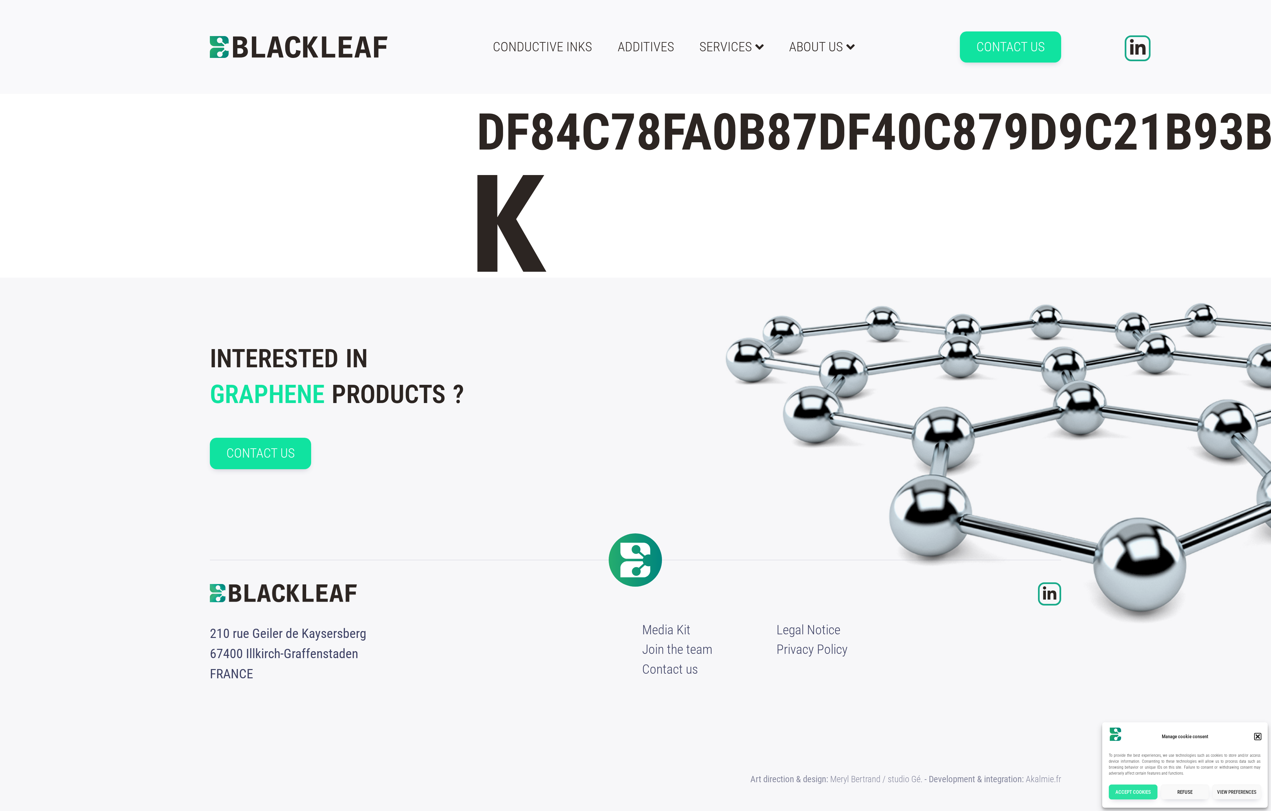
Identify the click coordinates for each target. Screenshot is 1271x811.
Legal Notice (808, 630)
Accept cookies (1133, 792)
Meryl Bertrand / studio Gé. (876, 779)
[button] (1257, 736)
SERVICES (725, 47)
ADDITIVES (646, 47)
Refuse (1185, 792)
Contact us (670, 669)
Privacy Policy (812, 649)
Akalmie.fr (1043, 779)
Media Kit (666, 630)
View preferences (1236, 792)
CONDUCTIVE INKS (542, 47)
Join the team (677, 649)
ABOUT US (816, 47)
